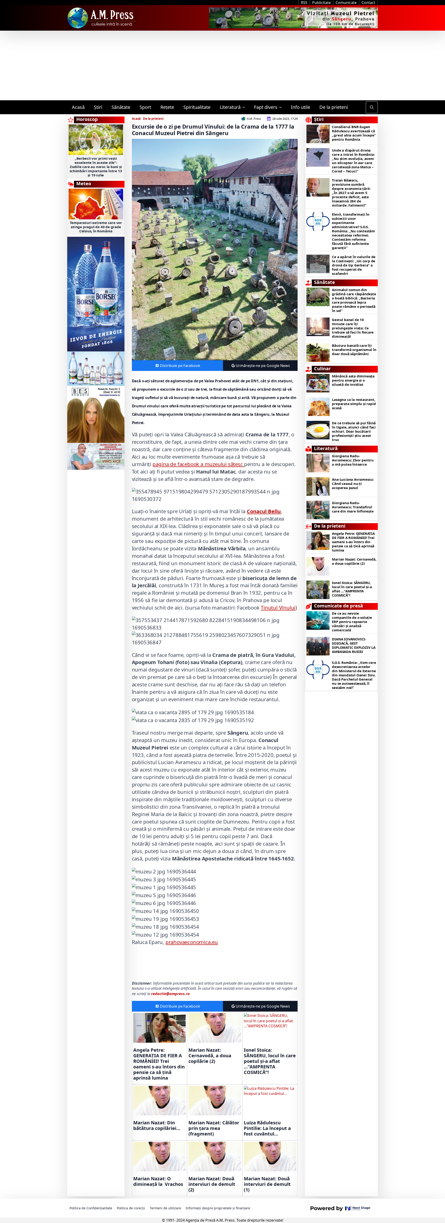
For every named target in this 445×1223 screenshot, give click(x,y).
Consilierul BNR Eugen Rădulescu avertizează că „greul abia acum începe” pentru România (354, 133)
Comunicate (346, 2)
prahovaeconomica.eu (191, 941)
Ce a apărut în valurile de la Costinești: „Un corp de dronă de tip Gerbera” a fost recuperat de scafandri (353, 265)
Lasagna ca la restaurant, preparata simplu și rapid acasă (354, 403)
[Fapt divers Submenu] (281, 107)
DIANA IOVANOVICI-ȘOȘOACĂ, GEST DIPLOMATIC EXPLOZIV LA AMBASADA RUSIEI (353, 645)
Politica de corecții (131, 1208)
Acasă (78, 107)
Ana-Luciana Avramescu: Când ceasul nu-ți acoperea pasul (353, 483)
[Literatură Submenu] (245, 107)
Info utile (300, 107)
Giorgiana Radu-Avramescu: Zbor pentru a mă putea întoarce (353, 460)
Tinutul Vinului (278, 607)
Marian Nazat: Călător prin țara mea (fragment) (213, 1128)
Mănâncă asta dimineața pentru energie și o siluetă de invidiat (353, 380)
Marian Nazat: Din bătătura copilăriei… (156, 1125)
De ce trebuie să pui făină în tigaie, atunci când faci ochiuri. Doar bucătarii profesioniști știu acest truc (354, 431)
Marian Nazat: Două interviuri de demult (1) (267, 1184)
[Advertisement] (222, 65)
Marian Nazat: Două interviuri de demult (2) (211, 1184)
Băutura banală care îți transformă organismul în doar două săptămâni (354, 349)
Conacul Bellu (264, 511)
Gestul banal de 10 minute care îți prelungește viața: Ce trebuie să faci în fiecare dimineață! (353, 328)
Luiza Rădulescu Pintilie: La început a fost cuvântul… (267, 1128)
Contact (368, 2)
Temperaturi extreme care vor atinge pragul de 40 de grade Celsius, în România (96, 227)
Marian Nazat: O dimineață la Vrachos (158, 1181)
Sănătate (120, 107)
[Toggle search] (372, 107)
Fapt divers (265, 107)
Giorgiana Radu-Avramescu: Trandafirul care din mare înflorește (352, 507)
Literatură (230, 107)
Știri (98, 107)
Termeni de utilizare (165, 1208)
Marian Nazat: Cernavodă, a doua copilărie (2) (209, 1055)
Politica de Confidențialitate (91, 1208)
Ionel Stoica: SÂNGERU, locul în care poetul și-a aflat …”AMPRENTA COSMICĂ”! (270, 1061)
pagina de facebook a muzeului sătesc (198, 464)
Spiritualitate (196, 107)
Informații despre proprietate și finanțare (218, 1208)
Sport (145, 107)
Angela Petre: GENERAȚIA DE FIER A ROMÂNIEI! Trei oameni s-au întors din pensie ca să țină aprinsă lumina (159, 1064)
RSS (304, 2)
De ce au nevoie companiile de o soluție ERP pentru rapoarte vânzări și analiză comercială (352, 621)
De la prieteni (333, 107)
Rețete (167, 107)
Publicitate (321, 2)
